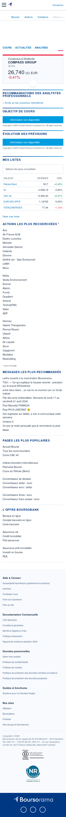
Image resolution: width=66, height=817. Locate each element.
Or (5, 189)
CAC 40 (7, 195)
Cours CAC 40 (11, 455)
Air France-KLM (11, 234)
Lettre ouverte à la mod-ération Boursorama (27, 378)
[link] (26, 583)
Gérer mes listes (11, 216)
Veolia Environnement (15, 279)
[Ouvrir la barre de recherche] (43, 5)
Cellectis (7, 251)
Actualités (23, 47)
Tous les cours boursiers (16, 451)
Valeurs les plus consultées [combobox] (20, 169)
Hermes (7, 321)
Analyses (41, 47)
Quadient (8, 296)
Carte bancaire (11, 524)
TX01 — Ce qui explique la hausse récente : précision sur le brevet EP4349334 (32, 384)
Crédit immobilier (12, 536)
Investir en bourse (13, 552)
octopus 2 (8, 421)
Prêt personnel (11, 540)
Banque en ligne (12, 516)
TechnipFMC (10, 305)
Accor (6, 346)
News (6, 430)
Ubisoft (6, 333)
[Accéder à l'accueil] (5, 17)
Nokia (6, 275)
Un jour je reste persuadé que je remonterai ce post (31, 425)
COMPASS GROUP (22, 62)
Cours (7, 47)
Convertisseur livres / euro (17, 495)
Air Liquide (8, 342)
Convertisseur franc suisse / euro (21, 499)
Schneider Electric (13, 247)
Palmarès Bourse (12, 467)
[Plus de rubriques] (61, 47)
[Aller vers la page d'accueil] (10, 4)
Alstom (6, 288)
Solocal (7, 300)
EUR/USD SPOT (12, 201)
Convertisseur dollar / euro (17, 483)
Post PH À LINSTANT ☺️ (16, 409)
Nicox (6, 268)
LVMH (6, 263)
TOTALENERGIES (13, 207)
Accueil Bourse (11, 446)
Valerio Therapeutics (14, 325)
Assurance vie (10, 532)
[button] (4, 5)
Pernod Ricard (11, 329)
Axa (5, 230)
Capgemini (9, 350)
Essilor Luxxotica (12, 238)
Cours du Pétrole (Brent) (16, 471)
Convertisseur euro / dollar (17, 487)
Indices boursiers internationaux (20, 462)
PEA (5, 556)
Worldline (8, 354)
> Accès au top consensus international (23, 102)
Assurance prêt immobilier (17, 548)
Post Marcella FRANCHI (16, 405)
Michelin (7, 242)
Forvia (6, 292)
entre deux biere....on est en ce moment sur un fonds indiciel (32, 391)
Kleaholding (9, 358)
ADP (5, 313)
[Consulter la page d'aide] (48, 5)
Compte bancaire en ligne (17, 520)
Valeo (6, 309)
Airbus (6, 337)
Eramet (7, 284)
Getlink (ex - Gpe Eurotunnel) (19, 259)
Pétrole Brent (10, 184)
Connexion (58, 5)
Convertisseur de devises (17, 478)
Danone (7, 255)
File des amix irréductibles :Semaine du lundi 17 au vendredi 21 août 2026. (31, 399)
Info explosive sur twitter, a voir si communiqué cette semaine (32, 415)
